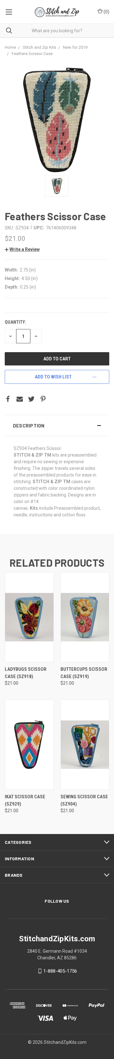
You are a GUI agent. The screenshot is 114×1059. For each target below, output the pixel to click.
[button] (57, 425)
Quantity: (15, 322)
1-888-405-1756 (60, 971)
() (106, 11)
